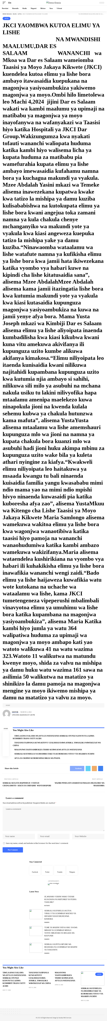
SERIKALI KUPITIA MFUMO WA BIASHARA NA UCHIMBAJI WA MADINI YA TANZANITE (60, 947)
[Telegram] (72, 870)
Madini (46, 922)
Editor (15, 712)
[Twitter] (47, 870)
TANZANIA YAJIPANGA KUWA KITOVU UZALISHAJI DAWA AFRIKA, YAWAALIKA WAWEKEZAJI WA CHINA (40, 978)
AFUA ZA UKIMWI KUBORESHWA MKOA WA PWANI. (37, 758)
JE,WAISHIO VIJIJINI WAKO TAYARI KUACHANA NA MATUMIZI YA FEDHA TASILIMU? (60, 899)
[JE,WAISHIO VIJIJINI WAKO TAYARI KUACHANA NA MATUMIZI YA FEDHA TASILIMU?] (35, 900)
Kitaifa (47, 905)
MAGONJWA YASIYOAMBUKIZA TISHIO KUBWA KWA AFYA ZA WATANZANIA (48, 750)
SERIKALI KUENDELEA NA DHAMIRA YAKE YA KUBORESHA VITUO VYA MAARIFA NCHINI (54, 754)
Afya (6, 18)
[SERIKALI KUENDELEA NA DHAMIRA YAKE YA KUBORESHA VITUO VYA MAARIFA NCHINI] (92, 978)
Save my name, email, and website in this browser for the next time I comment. (37, 843)
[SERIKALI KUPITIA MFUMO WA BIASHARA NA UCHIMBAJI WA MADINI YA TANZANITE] (35, 948)
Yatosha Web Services (64, 1018)
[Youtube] (60, 870)
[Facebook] (35, 870)
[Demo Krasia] (53, 3)
